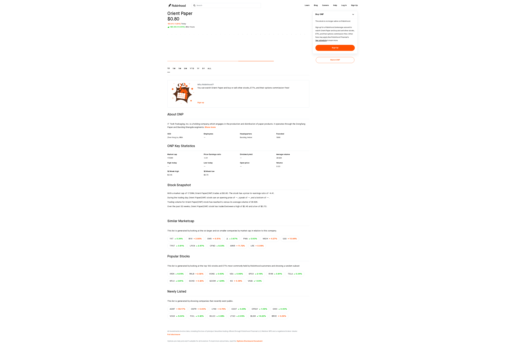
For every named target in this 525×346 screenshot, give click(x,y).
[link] (307, 5)
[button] (168, 69)
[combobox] (228, 5)
